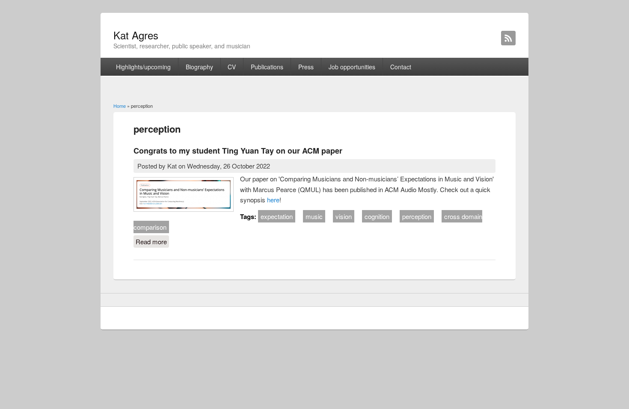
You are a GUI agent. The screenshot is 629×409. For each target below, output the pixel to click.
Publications (267, 66)
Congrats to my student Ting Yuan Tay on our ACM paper (238, 150)
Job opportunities (352, 66)
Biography (199, 66)
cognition (377, 216)
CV (232, 66)
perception (416, 216)
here (273, 199)
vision (343, 216)
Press (306, 66)
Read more (152, 241)
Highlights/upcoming (143, 66)
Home (119, 105)
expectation (277, 216)
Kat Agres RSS (508, 38)
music (314, 216)
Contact (400, 66)
